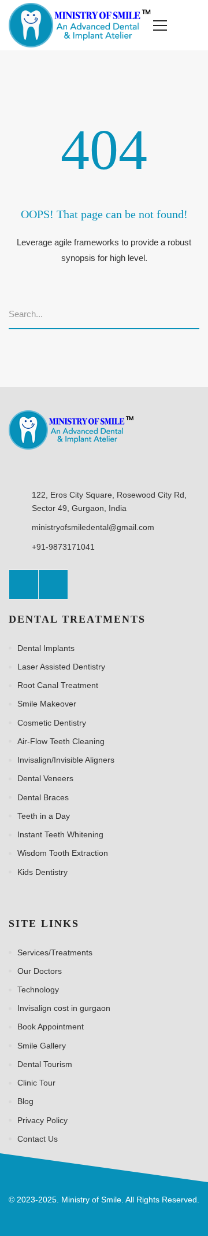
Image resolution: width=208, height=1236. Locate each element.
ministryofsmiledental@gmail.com (93, 527)
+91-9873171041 (63, 546)
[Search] (195, 314)
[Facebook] (23, 584)
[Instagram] (53, 584)
